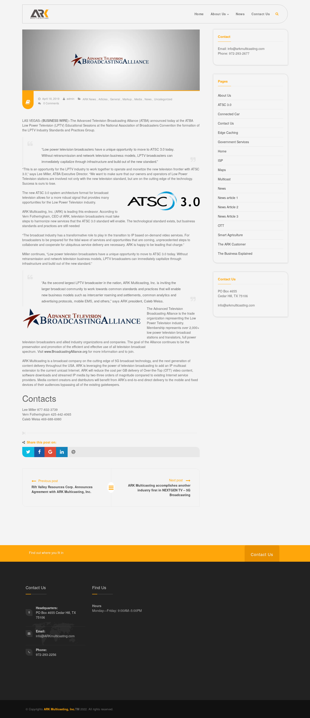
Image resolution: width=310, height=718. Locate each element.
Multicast (224, 179)
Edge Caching (228, 132)
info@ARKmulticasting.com (55, 636)
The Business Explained (235, 253)
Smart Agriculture (230, 235)
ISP (220, 160)
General (115, 99)
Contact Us (226, 123)
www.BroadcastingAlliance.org (65, 351)
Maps (222, 169)
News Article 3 (228, 216)
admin (70, 98)
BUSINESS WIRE (55, 120)
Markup (127, 99)
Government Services (233, 142)
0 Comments (51, 103)
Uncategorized (163, 99)
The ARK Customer (232, 244)
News (148, 99)
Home (222, 151)
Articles (103, 99)
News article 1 (228, 197)
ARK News (89, 99)
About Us (224, 95)
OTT (221, 225)
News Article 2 (228, 207)
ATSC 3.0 (224, 104)
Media (138, 99)
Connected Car (229, 114)
